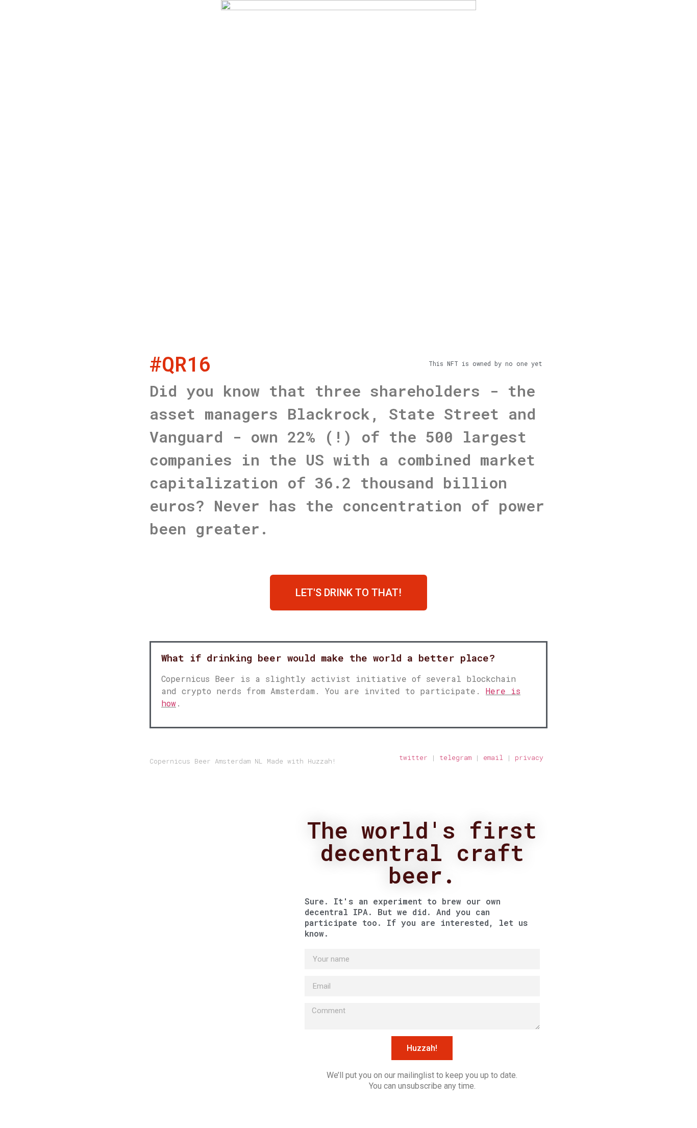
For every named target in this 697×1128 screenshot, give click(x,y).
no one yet (523, 363)
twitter (413, 757)
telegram (455, 757)
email (493, 757)
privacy (531, 757)
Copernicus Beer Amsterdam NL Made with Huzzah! (243, 761)
